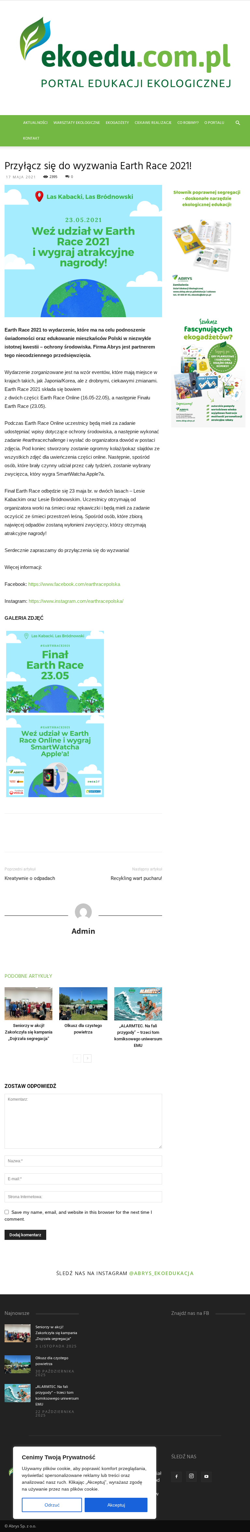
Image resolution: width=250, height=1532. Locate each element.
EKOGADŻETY (117, 123)
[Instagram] (191, 1476)
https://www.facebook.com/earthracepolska (74, 584)
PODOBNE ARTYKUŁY (28, 976)
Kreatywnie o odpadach (30, 878)
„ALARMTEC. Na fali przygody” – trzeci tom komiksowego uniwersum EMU (57, 1396)
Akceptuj (116, 1505)
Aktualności (35, 123)
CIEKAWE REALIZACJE (153, 123)
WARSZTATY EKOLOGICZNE (76, 123)
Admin (83, 931)
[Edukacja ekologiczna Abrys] (125, 58)
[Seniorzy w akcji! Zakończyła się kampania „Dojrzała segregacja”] (28, 1003)
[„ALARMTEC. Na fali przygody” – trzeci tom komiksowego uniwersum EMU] (138, 1003)
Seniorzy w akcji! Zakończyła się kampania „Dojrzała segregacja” (28, 1032)
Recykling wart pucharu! (136, 878)
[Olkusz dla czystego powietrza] (83, 1003)
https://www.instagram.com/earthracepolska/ (76, 601)
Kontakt (31, 138)
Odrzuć (52, 1505)
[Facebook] (176, 1477)
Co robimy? (188, 123)
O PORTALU (214, 123)
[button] (237, 123)
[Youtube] (206, 1477)
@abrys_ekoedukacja (161, 1273)
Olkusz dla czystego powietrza (51, 1361)
